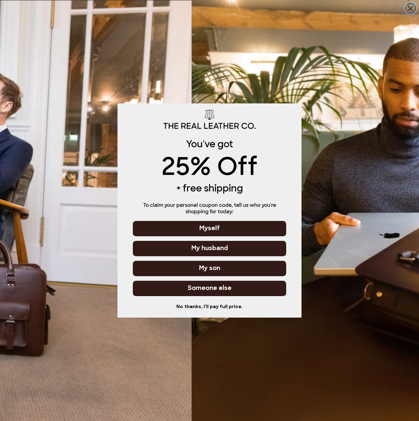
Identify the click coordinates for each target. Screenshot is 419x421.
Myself (209, 229)
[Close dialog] (410, 8)
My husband (209, 248)
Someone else (210, 288)
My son (209, 268)
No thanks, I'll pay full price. (209, 307)
